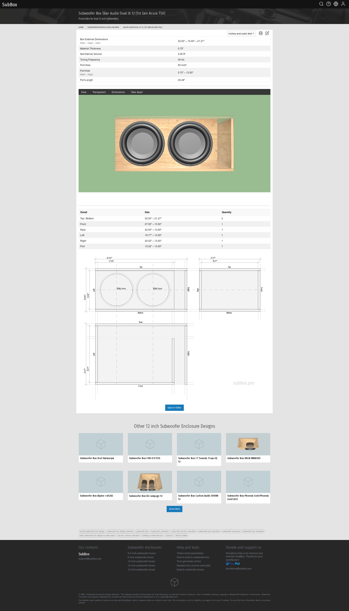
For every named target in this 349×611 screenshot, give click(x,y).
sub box (169, 535)
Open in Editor (174, 407)
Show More (174, 508)
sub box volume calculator (129, 535)
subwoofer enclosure (231, 531)
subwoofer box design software (120, 531)
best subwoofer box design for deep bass (97, 535)
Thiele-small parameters (190, 553)
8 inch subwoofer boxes (141, 557)
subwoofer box (142, 531)
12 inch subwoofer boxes (141, 565)
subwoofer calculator (160, 531)
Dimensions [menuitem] (118, 92)
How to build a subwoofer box (193, 557)
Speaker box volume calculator (194, 565)
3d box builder (181, 535)
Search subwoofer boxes (190, 569)
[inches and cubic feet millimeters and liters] (241, 33)
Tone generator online (189, 561)
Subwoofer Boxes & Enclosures (103, 27)
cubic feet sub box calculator (183, 531)
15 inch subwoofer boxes (141, 569)
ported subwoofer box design (92, 531)
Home (81, 27)
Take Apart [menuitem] (137, 92)
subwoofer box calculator (253, 531)
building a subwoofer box (152, 535)
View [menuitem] (83, 92)
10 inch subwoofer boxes (141, 561)
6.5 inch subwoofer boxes (142, 553)
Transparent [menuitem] (99, 92)
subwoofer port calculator (209, 531)
